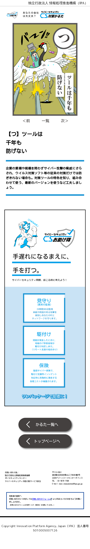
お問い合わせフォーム (41, 499)
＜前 (26, 121)
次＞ (64, 121)
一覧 (45, 121)
